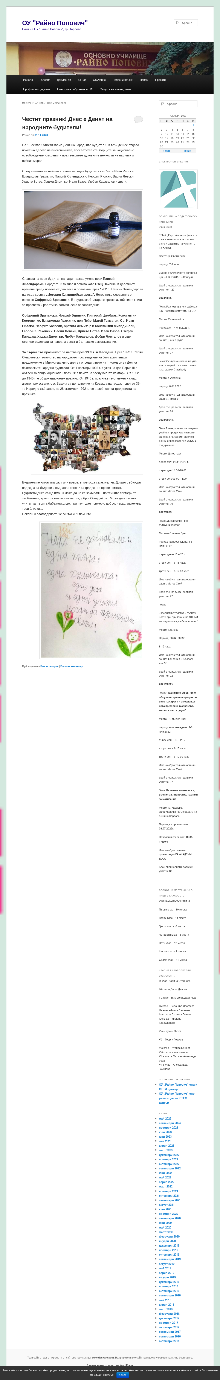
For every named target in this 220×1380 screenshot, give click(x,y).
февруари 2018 (169, 1313)
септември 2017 (170, 1332)
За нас (82, 80)
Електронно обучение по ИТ (75, 89)
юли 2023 (165, 1132)
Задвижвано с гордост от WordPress (110, 1365)
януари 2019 (167, 1277)
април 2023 (166, 1145)
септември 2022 (170, 1168)
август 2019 (166, 1264)
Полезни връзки (123, 80)
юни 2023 (165, 1136)
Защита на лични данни (115, 89)
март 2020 (166, 1232)
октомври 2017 (169, 1327)
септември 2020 (170, 1218)
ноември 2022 (168, 1159)
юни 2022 (165, 1173)
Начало (28, 80)
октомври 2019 (169, 1254)
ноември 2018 (168, 1286)
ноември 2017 (168, 1322)
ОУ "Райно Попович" (55, 22)
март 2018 (166, 1309)
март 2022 (166, 1186)
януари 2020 (167, 1241)
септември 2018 (170, 1295)
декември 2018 (169, 1282)
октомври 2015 (169, 1341)
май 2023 (165, 1141)
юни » (188, 151)
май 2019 (165, 1268)
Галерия (45, 80)
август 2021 (166, 1205)
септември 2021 (170, 1200)
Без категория (49, 666)
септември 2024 (170, 1123)
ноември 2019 (168, 1250)
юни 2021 (165, 1209)
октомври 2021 (169, 1195)
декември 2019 (169, 1245)
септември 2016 (170, 1336)
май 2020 (165, 1227)
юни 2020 (165, 1223)
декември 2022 (169, 1155)
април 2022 (166, 1182)
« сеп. (166, 151)
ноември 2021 (168, 1191)
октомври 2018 (169, 1291)
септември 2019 (170, 1259)
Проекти (160, 80)
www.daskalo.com (103, 1357)
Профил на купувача (36, 89)
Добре (123, 1375)
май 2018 (165, 1300)
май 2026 (165, 1118)
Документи (64, 80)
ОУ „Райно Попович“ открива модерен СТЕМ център (177, 1098)
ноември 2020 (168, 1214)
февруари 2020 (169, 1236)
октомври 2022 (169, 1164)
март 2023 (166, 1150)
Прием (144, 80)
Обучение (99, 80)
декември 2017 (169, 1318)
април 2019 (166, 1273)
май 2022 (165, 1177)
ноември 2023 (168, 1127)
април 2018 (166, 1304)
